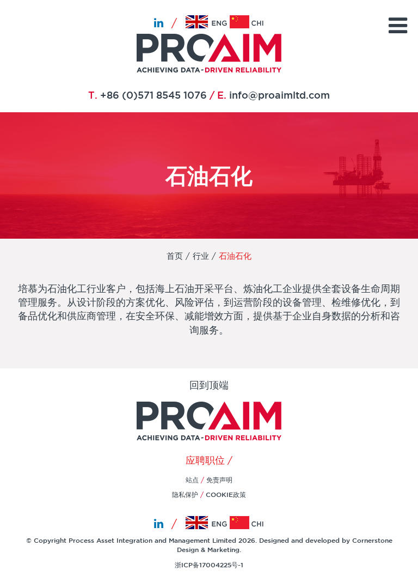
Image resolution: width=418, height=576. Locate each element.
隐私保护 (185, 494)
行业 (201, 255)
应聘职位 (205, 459)
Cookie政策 (226, 494)
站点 (193, 479)
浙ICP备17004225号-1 (209, 564)
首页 (175, 255)
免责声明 (219, 479)
